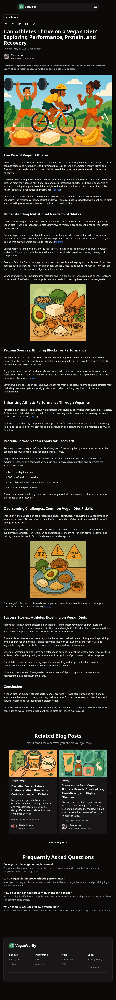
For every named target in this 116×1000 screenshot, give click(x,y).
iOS (37, 959)
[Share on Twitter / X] (6, 24)
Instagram (14, 959)
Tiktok (12, 964)
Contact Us (67, 959)
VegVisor (30, 6)
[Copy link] (33, 24)
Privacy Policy (95, 959)
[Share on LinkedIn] (20, 24)
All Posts (13, 17)
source (56, 189)
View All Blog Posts (58, 842)
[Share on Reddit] (13, 24)
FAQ (63, 964)
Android (39, 964)
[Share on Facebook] (26, 24)
